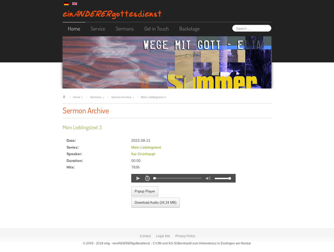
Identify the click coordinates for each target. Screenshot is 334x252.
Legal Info (163, 236)
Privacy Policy (185, 236)
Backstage (189, 28)
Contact (145, 236)
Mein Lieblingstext (146, 147)
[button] (138, 178)
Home (74, 28)
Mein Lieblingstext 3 (82, 127)
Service (98, 28)
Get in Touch (156, 28)
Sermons (125, 28)
